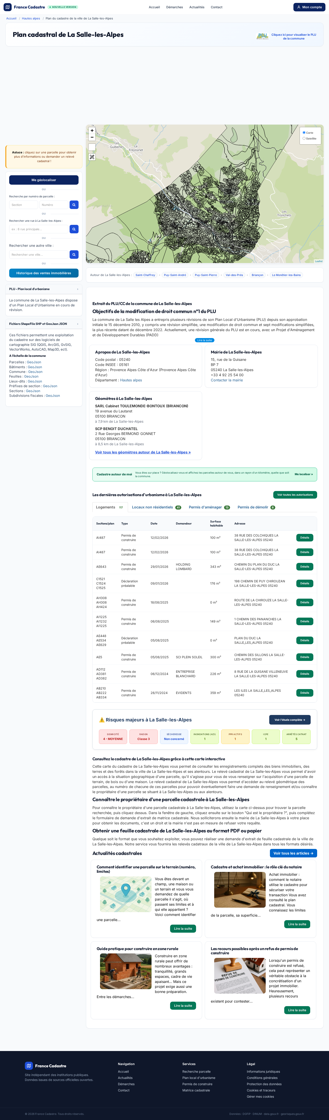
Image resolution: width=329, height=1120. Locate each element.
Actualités (197, 7)
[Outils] (92, 157)
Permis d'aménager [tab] (209, 507)
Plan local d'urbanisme (198, 1078)
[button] (44, 289)
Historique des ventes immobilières (43, 273)
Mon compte (312, 7)
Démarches (174, 7)
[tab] (44, 289)
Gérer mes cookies (260, 1096)
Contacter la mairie (227, 380)
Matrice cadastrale (196, 1090)
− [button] (92, 137)
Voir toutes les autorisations (295, 494)
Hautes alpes (31, 18)
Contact (216, 7)
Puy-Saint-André (175, 275)
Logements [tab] (109, 507)
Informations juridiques (263, 1071)
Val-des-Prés (234, 275)
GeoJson (34, 362)
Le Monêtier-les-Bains (286, 275)
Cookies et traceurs (261, 1090)
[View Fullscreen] (92, 147)
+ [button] (92, 130)
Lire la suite (204, 340)
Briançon (257, 275)
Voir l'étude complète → (290, 719)
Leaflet (319, 261)
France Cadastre (45, 7)
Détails (304, 537)
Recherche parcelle (196, 1071)
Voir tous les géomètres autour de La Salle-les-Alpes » (143, 452)
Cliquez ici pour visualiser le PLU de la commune (293, 36)
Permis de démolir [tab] (256, 507)
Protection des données (264, 1084)
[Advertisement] (164, 87)
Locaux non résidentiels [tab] (156, 507)
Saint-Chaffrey (145, 275)
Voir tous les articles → (293, 853)
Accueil (154, 7)
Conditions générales (262, 1078)
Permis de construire (197, 1084)
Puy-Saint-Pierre (206, 275)
